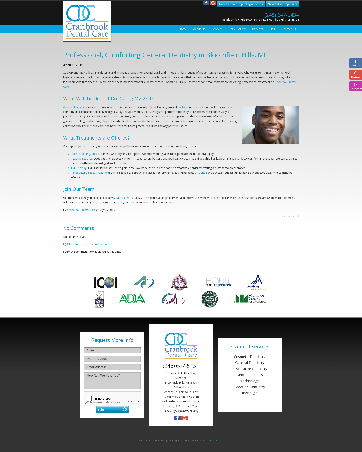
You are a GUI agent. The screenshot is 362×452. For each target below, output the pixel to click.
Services (217, 29)
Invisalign (249, 393)
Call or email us (125, 198)
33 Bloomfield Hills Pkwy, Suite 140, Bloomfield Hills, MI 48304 (260, 19)
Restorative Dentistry (249, 368)
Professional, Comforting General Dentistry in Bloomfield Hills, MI (164, 54)
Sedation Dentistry (249, 386)
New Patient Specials (282, 4)
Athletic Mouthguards (84, 154)
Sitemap (219, 440)
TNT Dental (207, 440)
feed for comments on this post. (86, 244)
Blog (272, 29)
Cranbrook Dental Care (81, 210)
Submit (103, 409)
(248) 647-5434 (282, 14)
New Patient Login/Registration (241, 4)
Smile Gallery (237, 29)
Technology (249, 380)
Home (183, 29)
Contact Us (289, 29)
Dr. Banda (201, 172)
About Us (199, 29)
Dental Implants (250, 374)
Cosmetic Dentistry (249, 356)
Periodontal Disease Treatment (90, 172)
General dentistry (73, 107)
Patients (257, 29)
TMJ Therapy (78, 168)
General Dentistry (249, 362)
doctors (182, 107)
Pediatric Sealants (81, 158)
